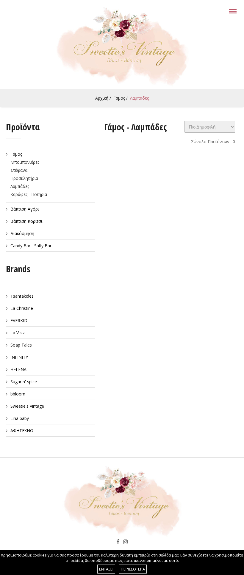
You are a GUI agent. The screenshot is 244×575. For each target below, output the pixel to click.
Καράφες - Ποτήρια (28, 194)
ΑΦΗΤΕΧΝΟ (21, 430)
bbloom (17, 394)
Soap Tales (21, 345)
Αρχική (101, 98)
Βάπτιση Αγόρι (24, 209)
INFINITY (19, 357)
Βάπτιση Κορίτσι (26, 221)
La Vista (18, 333)
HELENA (18, 369)
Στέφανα (18, 170)
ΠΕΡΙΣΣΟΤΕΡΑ (133, 569)
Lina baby (19, 418)
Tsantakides (22, 296)
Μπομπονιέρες (24, 162)
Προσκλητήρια (24, 178)
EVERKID (18, 320)
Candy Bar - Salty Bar (30, 245)
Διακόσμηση (22, 233)
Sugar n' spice (23, 381)
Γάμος (119, 98)
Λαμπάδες (139, 98)
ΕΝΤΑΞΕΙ (106, 569)
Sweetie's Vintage (27, 406)
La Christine (21, 308)
